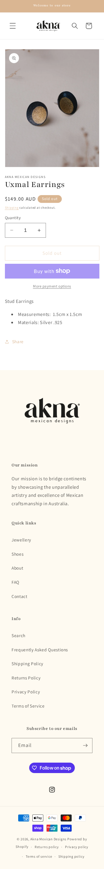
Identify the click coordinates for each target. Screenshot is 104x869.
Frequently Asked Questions (40, 649)
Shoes (17, 554)
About (17, 568)
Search (18, 635)
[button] (13, 26)
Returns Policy (26, 678)
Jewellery (21, 540)
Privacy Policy (26, 692)
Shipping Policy (27, 663)
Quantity (13, 217)
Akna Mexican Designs (48, 839)
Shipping (12, 208)
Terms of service (39, 856)
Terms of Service (28, 706)
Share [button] (18, 341)
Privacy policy (76, 847)
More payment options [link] (52, 286)
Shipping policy (71, 856)
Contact (19, 596)
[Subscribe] (85, 745)
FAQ (15, 582)
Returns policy (47, 847)
